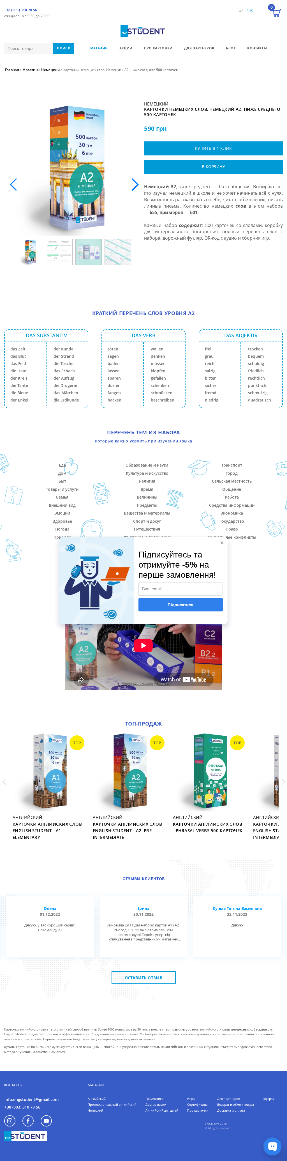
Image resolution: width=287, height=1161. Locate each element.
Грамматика (154, 1098)
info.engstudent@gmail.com (31, 1099)
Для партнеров (228, 1098)
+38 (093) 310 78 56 (20, 10)
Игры (191, 1098)
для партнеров (199, 48)
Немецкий (95, 1110)
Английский (97, 1098)
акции (126, 48)
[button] (135, 184)
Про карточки (198, 1110)
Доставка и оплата (231, 1110)
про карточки (158, 48)
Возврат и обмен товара (235, 1104)
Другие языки (155, 1104)
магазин (99, 48)
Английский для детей (162, 1110)
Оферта (268, 1098)
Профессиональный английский (112, 1104)
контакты (257, 48)
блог (231, 48)
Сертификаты (197, 1104)
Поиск (63, 48)
